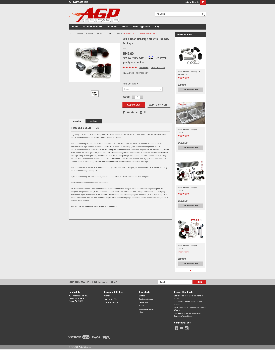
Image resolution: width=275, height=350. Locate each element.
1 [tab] (190, 270)
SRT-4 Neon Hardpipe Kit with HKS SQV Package (141, 33)
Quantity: (126, 97)
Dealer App (112, 26)
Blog (157, 26)
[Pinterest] (145, 112)
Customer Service (91, 26)
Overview (77, 121)
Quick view (190, 67)
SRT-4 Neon (101, 33)
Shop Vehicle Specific (85, 33)
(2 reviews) (144, 67)
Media (125, 26)
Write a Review (158, 67)
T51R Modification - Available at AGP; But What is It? (190, 309)
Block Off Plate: (130, 84)
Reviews (93, 121)
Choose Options (190, 90)
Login (186, 2)
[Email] (128, 112)
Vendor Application (141, 26)
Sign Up (195, 2)
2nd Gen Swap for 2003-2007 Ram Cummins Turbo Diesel (187, 314)
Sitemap (87, 347)
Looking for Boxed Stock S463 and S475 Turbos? (190, 297)
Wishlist (107, 296)
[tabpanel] (190, 66)
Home (71, 33)
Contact (74, 26)
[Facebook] (124, 112)
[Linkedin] (141, 112)
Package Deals (114, 33)
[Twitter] (136, 112)
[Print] (132, 112)
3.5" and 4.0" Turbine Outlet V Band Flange (188, 303)
